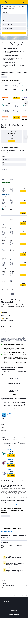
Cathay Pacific (10, 449)
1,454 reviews (10, 453)
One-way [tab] (21, 77)
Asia (5, 595)
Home (2, 595)
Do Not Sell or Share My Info (14, 608)
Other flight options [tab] (6, 521)
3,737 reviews (10, 463)
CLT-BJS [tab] (11, 378)
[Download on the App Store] (16, 614)
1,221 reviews (10, 417)
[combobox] (5, 12)
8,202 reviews (10, 473)
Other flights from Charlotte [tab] (18, 521)
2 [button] (15, 294)
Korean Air (9, 413)
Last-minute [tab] (14, 77)
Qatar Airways (10, 459)
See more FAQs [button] (14, 504)
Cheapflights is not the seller (8, 585)
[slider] (26, 171)
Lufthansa (9, 469)
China (9, 595)
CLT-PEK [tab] (16, 378)
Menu (26, 1)
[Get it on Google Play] (11, 614)
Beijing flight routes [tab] (16, 515)
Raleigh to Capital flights (6, 531)
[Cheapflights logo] (5, 2)
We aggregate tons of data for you (9, 587)
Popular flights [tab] (5, 524)
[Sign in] (23, 2)
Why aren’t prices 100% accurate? (9, 590)
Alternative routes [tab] (6, 515)
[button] (15, 8)
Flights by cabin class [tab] (16, 518)
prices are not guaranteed (6, 581)
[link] (11, 141)
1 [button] (12, 294)
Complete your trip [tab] (6, 518)
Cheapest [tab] (4, 77)
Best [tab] (9, 77)
